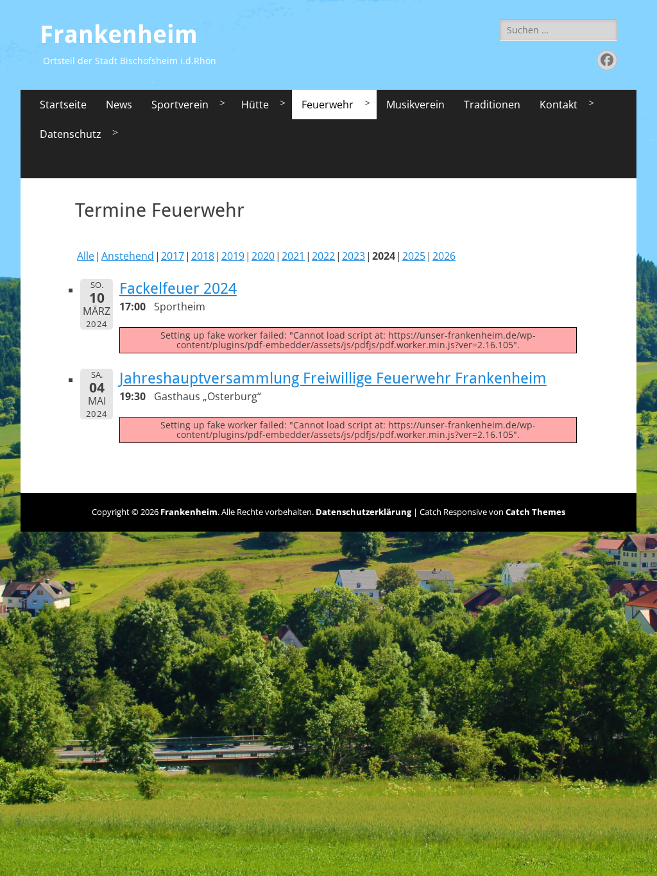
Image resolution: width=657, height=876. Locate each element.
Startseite (63, 104)
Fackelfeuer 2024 (178, 289)
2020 (263, 256)
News (119, 104)
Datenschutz (70, 134)
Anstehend (127, 256)
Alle (85, 256)
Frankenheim (119, 35)
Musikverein (415, 104)
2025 (413, 256)
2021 (293, 256)
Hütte (255, 104)
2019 (232, 256)
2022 (323, 256)
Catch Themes (535, 512)
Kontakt (558, 104)
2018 (202, 256)
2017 (172, 256)
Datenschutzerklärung (363, 512)
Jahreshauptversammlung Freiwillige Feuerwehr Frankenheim (333, 378)
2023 (353, 256)
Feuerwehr (328, 104)
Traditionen (492, 104)
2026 (444, 256)
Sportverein (180, 104)
